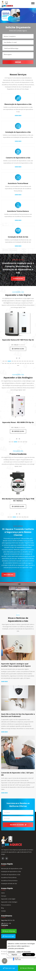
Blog (2, 908)
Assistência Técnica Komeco (9, 880)
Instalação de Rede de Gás (9, 883)
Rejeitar (14, 955)
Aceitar (28, 955)
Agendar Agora (18, 278)
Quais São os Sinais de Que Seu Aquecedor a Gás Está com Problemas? (18, 715)
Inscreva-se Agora (17, 825)
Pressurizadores (6, 905)
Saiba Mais (18, 115)
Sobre (3, 893)
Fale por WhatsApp (9, 931)
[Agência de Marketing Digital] (18, 959)
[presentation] (17, 358)
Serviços (3, 896)
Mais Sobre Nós (8, 574)
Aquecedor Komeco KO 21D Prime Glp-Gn (18, 340)
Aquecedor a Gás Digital (8, 899)
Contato (3, 911)
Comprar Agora (18, 349)
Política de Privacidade (24, 951)
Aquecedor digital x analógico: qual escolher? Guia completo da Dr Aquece (16, 665)
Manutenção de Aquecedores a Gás (11, 868)
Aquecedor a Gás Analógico (9, 902)
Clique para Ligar (9, 936)
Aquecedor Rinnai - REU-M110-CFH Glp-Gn (18, 422)
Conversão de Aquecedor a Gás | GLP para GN (17, 774)
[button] (3, 363)
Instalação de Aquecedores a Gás (11, 871)
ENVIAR (18, 62)
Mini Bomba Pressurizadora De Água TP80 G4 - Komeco (18, 500)
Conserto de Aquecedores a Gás (10, 874)
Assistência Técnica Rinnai (8, 877)
